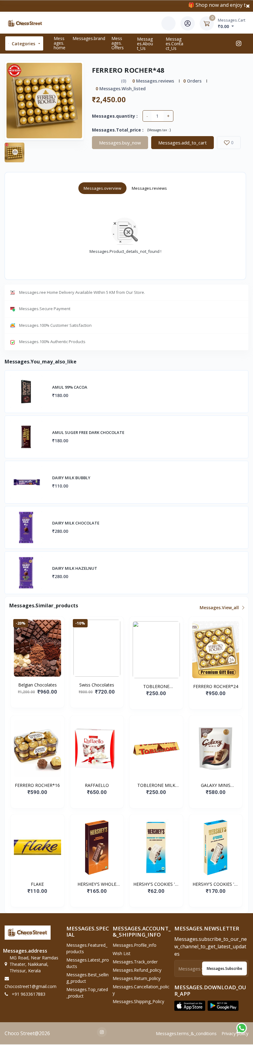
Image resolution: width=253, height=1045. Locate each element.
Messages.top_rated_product (87, 992)
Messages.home (59, 43)
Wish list (122, 953)
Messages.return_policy (136, 978)
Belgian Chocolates (37, 685)
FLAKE (37, 884)
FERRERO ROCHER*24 (215, 686)
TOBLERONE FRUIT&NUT (156, 686)
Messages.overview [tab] (102, 188)
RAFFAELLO (97, 785)
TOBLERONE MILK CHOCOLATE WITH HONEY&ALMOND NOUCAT (156, 785)
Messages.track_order (135, 962)
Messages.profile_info (134, 945)
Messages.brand (89, 38)
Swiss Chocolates (96, 685)
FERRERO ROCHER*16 (37, 785)
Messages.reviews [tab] (149, 188)
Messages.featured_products (86, 948)
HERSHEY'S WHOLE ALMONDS (96, 884)
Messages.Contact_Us (174, 43)
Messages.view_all (220, 607)
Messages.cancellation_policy (141, 990)
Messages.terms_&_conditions (186, 1033)
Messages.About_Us (145, 43)
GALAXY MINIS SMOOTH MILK (215, 785)
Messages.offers (117, 43)
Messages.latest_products (87, 963)
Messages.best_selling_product (87, 978)
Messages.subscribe (224, 968)
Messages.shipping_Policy (138, 1001)
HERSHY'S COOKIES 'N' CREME (156, 884)
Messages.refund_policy (137, 970)
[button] (189, 1006)
